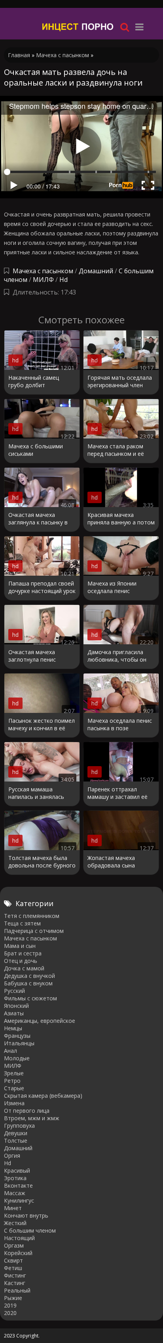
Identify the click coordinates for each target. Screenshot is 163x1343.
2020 (10, 1313)
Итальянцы (19, 1043)
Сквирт (13, 1260)
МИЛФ (43, 279)
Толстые (15, 1140)
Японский (16, 1005)
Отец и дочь (20, 960)
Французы (17, 1035)
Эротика (15, 1178)
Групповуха (19, 1125)
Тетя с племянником (31, 916)
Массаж (14, 1193)
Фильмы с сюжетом (30, 998)
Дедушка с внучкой (29, 975)
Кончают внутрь (26, 1215)
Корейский (18, 1253)
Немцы (13, 1028)
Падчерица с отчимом (34, 931)
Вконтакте (18, 1185)
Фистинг (15, 1275)
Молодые (17, 1058)
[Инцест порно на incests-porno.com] (78, 26)
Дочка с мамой (24, 968)
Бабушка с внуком (28, 983)
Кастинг (14, 1283)
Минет (13, 1208)
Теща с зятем (22, 923)
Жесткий (15, 1223)
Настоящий (19, 1238)
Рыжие (13, 1298)
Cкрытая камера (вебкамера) (43, 1095)
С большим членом (30, 1230)
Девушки (15, 1133)
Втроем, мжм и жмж (31, 1118)
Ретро (12, 1080)
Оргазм (14, 1245)
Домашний (97, 271)
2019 (10, 1305)
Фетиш (13, 1268)
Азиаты (14, 1013)
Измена (14, 1103)
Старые (14, 1088)
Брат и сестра (23, 953)
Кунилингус (19, 1200)
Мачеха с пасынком (43, 271)
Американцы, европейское (39, 1020)
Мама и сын (20, 945)
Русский (14, 990)
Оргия (12, 1155)
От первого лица (26, 1110)
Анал (10, 1050)
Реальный (17, 1290)
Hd (63, 279)
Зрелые (14, 1073)
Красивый (17, 1170)
